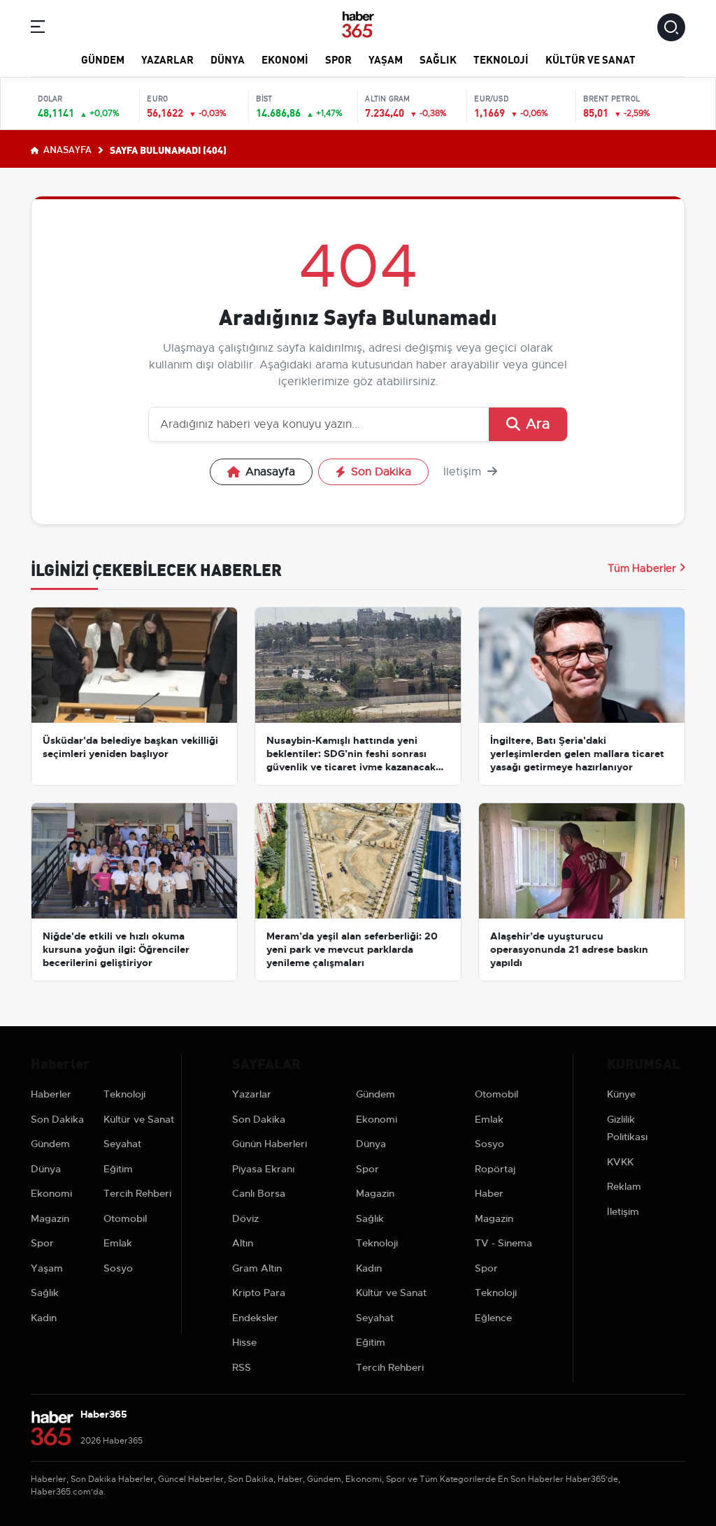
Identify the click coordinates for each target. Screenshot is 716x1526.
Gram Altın (257, 1268)
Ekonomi (285, 58)
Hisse (244, 1342)
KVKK (620, 1162)
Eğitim (118, 1169)
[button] (38, 29)
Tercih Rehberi (137, 1193)
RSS (241, 1367)
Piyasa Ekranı (263, 1169)
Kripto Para (258, 1292)
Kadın (44, 1317)
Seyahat (122, 1143)
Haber (489, 1193)
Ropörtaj (495, 1169)
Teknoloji (501, 58)
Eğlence (493, 1317)
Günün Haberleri (269, 1143)
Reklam (624, 1186)
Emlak (117, 1243)
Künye (621, 1094)
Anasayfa (66, 149)
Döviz (245, 1218)
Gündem (102, 58)
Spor (338, 58)
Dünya (227, 58)
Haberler (51, 1094)
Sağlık (438, 58)
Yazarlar (167, 58)
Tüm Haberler (642, 568)
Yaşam (385, 58)
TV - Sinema (503, 1243)
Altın (242, 1243)
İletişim (464, 472)
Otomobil (125, 1218)
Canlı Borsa (258, 1193)
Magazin (50, 1218)
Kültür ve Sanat (590, 58)
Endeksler (255, 1317)
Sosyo (118, 1268)
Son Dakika (381, 472)
